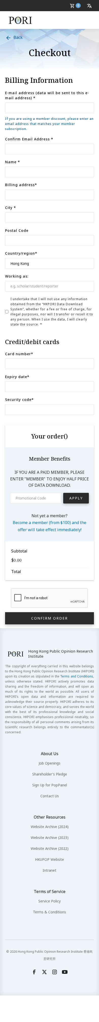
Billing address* (21, 184)
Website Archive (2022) (50, 848)
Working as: (16, 276)
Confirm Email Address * (29, 139)
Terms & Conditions (49, 912)
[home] (20, 20)
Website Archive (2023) (50, 837)
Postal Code (16, 230)
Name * (12, 161)
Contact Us (49, 795)
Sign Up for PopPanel (49, 785)
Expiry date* (17, 376)
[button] (76, 5)
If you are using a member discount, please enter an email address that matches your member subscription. (49, 124)
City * (10, 207)
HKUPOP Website (49, 859)
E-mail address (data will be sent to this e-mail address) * (47, 95)
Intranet (49, 870)
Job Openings (49, 763)
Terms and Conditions (76, 676)
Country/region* (21, 253)
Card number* (19, 353)
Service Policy (49, 901)
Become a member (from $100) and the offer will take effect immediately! (49, 526)
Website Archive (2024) (50, 826)
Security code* (19, 399)
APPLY (76, 498)
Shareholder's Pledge (49, 774)
